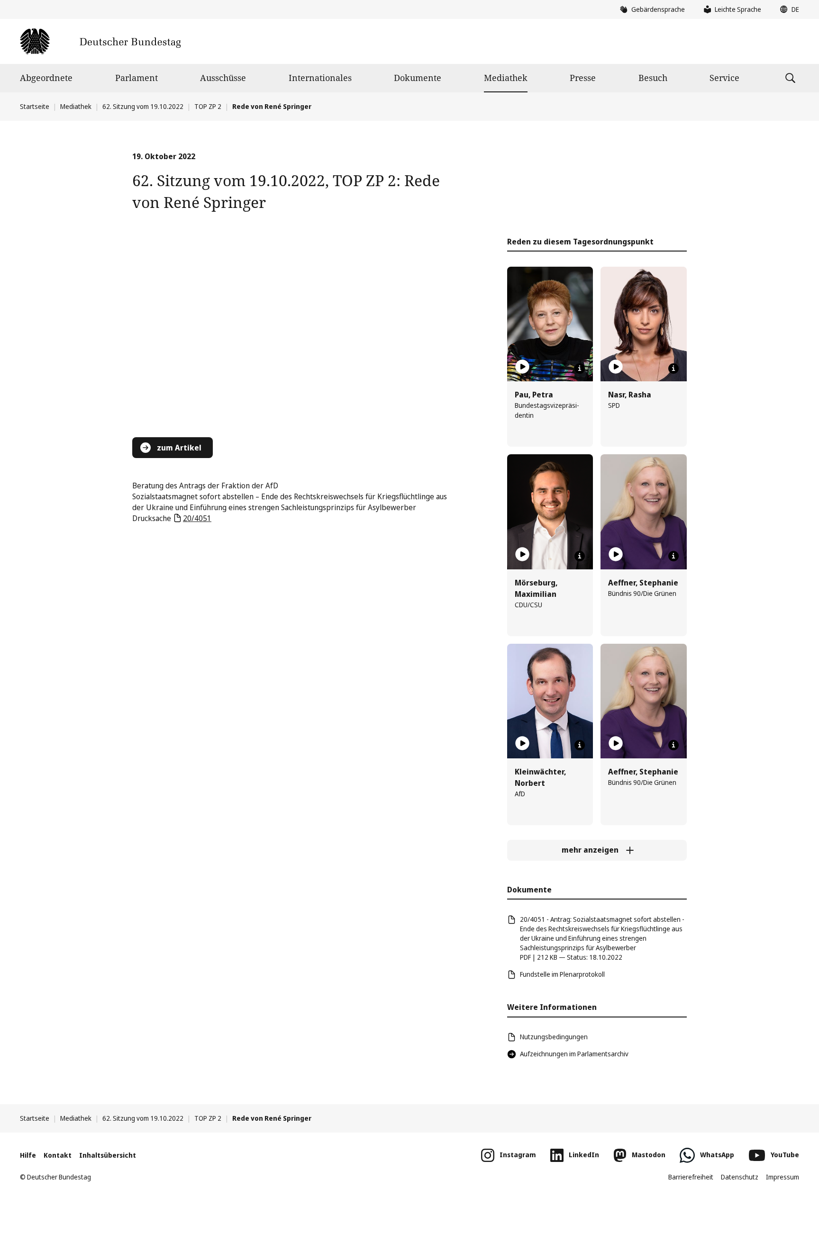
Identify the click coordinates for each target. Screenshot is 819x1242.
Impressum (782, 1176)
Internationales (320, 77)
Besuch (652, 77)
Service (724, 77)
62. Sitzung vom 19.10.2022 (142, 106)
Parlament (136, 77)
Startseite (34, 106)
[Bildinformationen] (579, 368)
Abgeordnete (46, 77)
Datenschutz (739, 1176)
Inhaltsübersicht (107, 1155)
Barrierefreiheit (690, 1176)
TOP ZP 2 (207, 106)
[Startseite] (100, 41)
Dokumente (417, 77)
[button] (787, 9)
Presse (583, 77)
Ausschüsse (223, 77)
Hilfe (28, 1155)
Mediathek (506, 77)
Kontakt (58, 1155)
